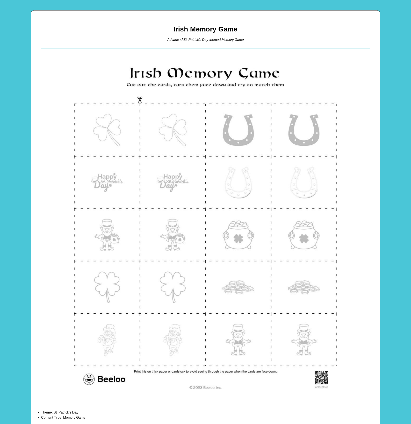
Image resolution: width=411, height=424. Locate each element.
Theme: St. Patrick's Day (59, 412)
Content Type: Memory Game (63, 417)
